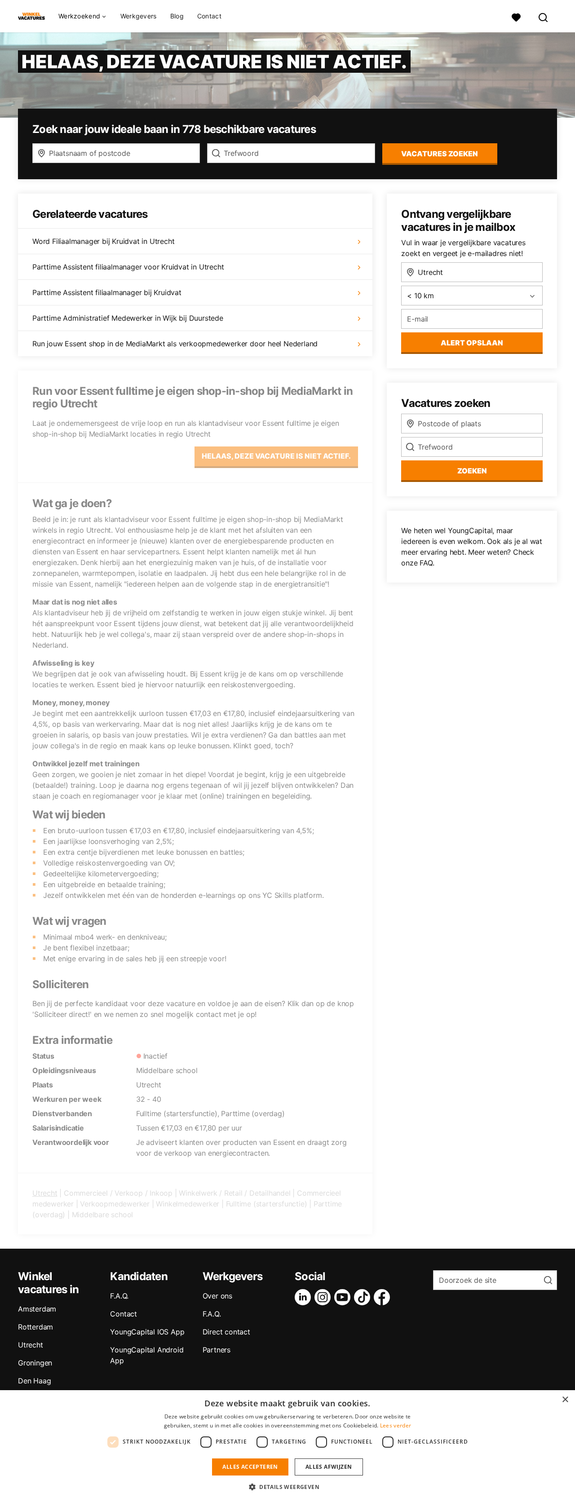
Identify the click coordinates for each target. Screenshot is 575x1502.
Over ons (217, 1295)
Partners (216, 1349)
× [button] (565, 1399)
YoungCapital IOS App (147, 1331)
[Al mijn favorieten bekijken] (516, 16)
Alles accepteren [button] (250, 1467)
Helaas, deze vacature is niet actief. (276, 455)
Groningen (35, 1362)
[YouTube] (344, 1297)
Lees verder (395, 1425)
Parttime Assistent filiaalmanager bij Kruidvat (106, 292)
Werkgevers (138, 16)
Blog (177, 16)
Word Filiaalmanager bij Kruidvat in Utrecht (103, 241)
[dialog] (287, 1446)
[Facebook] (384, 1297)
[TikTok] (364, 1297)
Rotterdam (35, 1326)
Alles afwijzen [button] (328, 1467)
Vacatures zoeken (439, 153)
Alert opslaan (472, 342)
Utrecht (45, 1192)
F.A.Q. (119, 1295)
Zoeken (472, 470)
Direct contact (226, 1331)
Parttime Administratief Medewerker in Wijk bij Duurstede (127, 318)
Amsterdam (37, 1308)
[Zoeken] (543, 16)
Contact (209, 16)
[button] (287, 1486)
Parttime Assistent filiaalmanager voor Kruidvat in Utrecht (128, 266)
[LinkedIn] (304, 1297)
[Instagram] (324, 1297)
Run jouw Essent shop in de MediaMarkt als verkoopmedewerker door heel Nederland (175, 343)
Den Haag (34, 1380)
